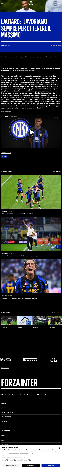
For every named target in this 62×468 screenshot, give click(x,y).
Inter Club (4, 421)
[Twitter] (31, 394)
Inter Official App (6, 416)
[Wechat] (38, 394)
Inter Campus (5, 430)
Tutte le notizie (56, 171)
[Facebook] (34, 394)
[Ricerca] (59, 3)
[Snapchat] (27, 394)
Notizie (3, 399)
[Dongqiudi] (41, 394)
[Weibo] (6, 394)
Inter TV (3, 408)
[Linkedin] (9, 394)
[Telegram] (2, 394)
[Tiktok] (13, 394)
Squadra (4, 156)
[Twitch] (20, 394)
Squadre (3, 403)
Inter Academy (5, 426)
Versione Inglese (6, 152)
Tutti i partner (5, 367)
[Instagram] (24, 394)
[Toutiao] (45, 394)
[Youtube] (17, 394)
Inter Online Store (6, 412)
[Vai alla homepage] (31, 3)
